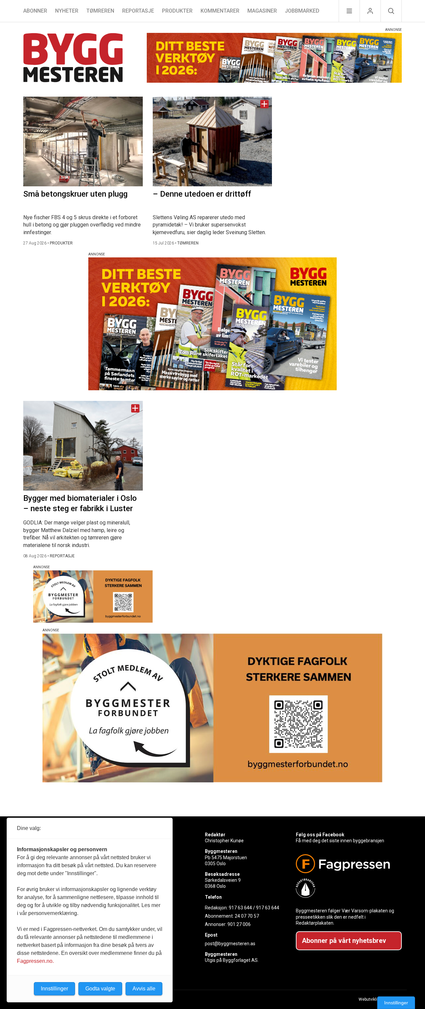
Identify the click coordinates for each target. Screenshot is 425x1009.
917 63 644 (240, 907)
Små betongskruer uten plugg (75, 194)
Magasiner (262, 11)
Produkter (177, 11)
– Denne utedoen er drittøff (202, 194)
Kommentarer (220, 11)
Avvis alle (143, 988)
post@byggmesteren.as (230, 943)
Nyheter (66, 11)
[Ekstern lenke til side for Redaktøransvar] (346, 888)
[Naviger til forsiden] (73, 58)
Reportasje (138, 11)
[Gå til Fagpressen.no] (346, 863)
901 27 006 (239, 924)
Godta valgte (100, 988)
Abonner (35, 11)
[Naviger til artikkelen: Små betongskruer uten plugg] (83, 141)
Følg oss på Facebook (320, 834)
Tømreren (100, 11)
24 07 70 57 (247, 916)
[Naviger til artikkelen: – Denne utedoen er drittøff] (212, 141)
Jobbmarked (302, 11)
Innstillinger (396, 1002)
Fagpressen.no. (35, 961)
